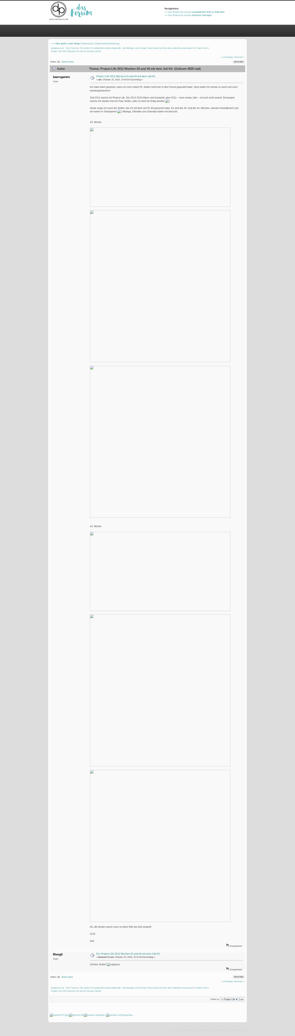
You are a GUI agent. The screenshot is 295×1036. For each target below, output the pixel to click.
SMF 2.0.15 (176, 1030)
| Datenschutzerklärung (106, 43)
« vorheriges (227, 57)
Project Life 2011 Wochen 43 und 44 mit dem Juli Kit (125, 76)
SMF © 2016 (190, 1030)
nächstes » (239, 57)
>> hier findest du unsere (195, 12)
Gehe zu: (215, 999)
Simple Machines (205, 1030)
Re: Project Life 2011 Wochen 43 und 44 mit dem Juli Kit (128, 953)
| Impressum (87, 43)
